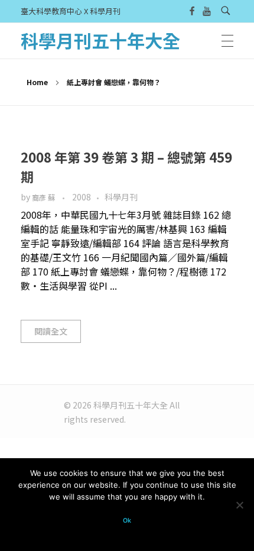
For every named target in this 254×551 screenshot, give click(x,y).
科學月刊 (121, 197)
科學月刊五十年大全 (100, 40)
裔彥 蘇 (44, 197)
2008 (81, 197)
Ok (127, 520)
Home (37, 82)
